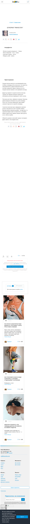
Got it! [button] (22, 516)
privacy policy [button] (5, 521)
